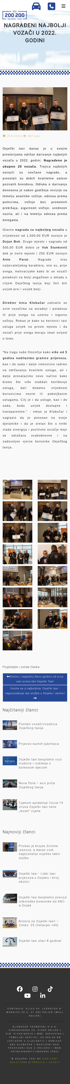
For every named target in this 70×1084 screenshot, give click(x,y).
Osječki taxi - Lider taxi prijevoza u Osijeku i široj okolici (39, 877)
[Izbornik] (63, 6)
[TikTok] (50, 989)
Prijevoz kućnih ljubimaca (39, 744)
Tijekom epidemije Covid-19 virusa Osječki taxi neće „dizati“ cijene (41, 807)
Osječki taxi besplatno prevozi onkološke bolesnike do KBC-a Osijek (43, 901)
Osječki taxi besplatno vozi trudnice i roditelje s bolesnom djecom (40, 763)
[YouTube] (27, 996)
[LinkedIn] (42, 996)
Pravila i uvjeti (46, 1062)
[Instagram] (35, 989)
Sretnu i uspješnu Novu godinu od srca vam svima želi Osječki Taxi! (36, 679)
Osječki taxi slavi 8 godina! (40, 941)
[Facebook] (19, 989)
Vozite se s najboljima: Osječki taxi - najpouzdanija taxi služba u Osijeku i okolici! (35, 691)
